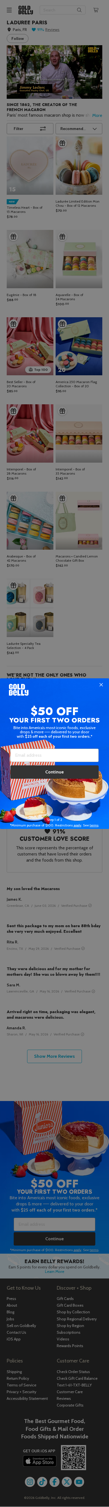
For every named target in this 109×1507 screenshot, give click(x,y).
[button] (54, 753)
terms (94, 825)
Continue (54, 772)
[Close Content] (101, 685)
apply (77, 825)
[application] (92, 1490)
